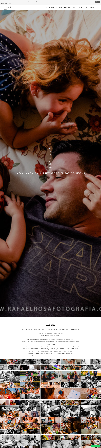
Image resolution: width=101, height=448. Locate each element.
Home (46, 7)
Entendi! (97, 1)
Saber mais (38, 1)
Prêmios (74, 7)
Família (60, 7)
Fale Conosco (93, 7)
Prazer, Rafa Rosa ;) (53, 7)
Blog (87, 7)
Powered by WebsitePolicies (6, 3)
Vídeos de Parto (67, 7)
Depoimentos (81, 7)
